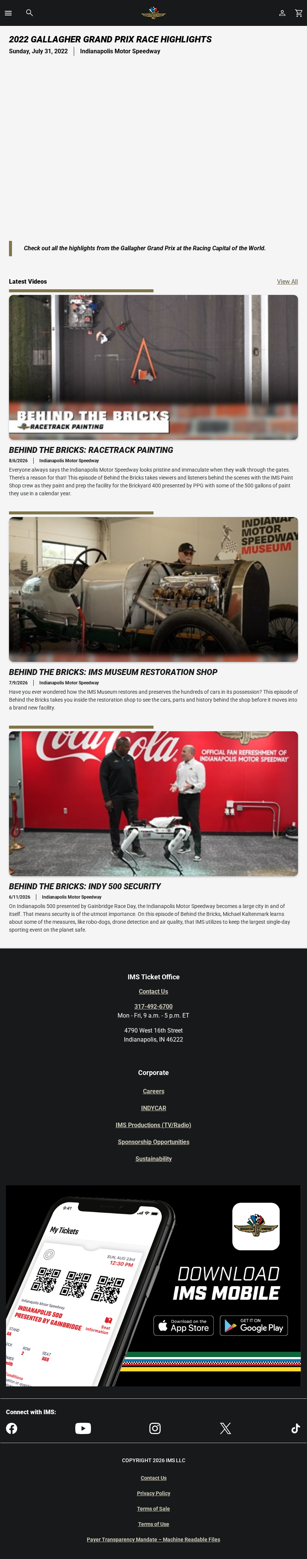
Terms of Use (153, 1524)
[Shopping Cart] (299, 13)
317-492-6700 (153, 1006)
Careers (153, 1091)
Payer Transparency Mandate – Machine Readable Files (153, 1539)
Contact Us (153, 991)
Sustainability (154, 1158)
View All (287, 281)
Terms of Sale (153, 1509)
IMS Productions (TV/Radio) (153, 1125)
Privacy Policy (153, 1493)
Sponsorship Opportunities (153, 1142)
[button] (8, 13)
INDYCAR (153, 1108)
